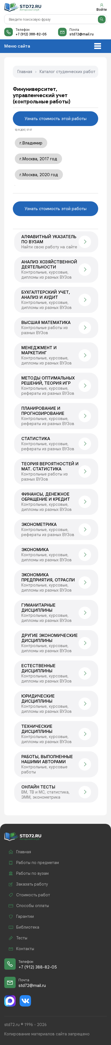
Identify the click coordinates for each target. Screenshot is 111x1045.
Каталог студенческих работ (67, 71)
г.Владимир (31, 143)
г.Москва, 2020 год (39, 174)
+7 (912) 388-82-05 (31, 34)
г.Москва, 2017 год (38, 158)
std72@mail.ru (81, 34)
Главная (24, 71)
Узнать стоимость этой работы (55, 118)
